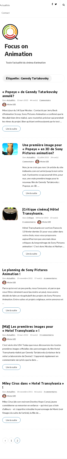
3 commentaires (50, 392)
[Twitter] (56, 4)
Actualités (11, 100)
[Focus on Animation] (10, 32)
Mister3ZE (11, 104)
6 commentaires (50, 278)
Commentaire (45, 100)
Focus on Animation (18, 50)
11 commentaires (46, 335)
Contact (6, 12)
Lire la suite (11, 128)
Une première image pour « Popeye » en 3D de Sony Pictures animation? (42, 149)
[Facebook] (52, 4)
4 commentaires (29, 222)
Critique (30, 218)
